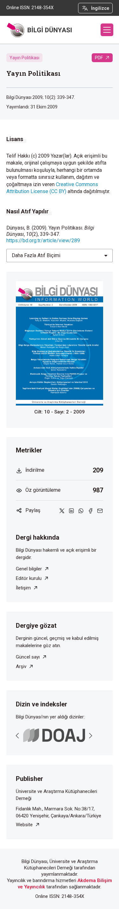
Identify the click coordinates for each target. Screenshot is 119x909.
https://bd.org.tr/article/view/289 (43, 240)
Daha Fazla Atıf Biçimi (36, 255)
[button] (107, 30)
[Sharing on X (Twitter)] (62, 510)
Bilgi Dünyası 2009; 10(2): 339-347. (40, 97)
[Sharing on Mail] (100, 510)
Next (90, 735)
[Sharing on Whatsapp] (81, 510)
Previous (17, 735)
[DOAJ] (54, 735)
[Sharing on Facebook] (90, 510)
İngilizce (100, 8)
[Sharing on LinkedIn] (71, 510)
